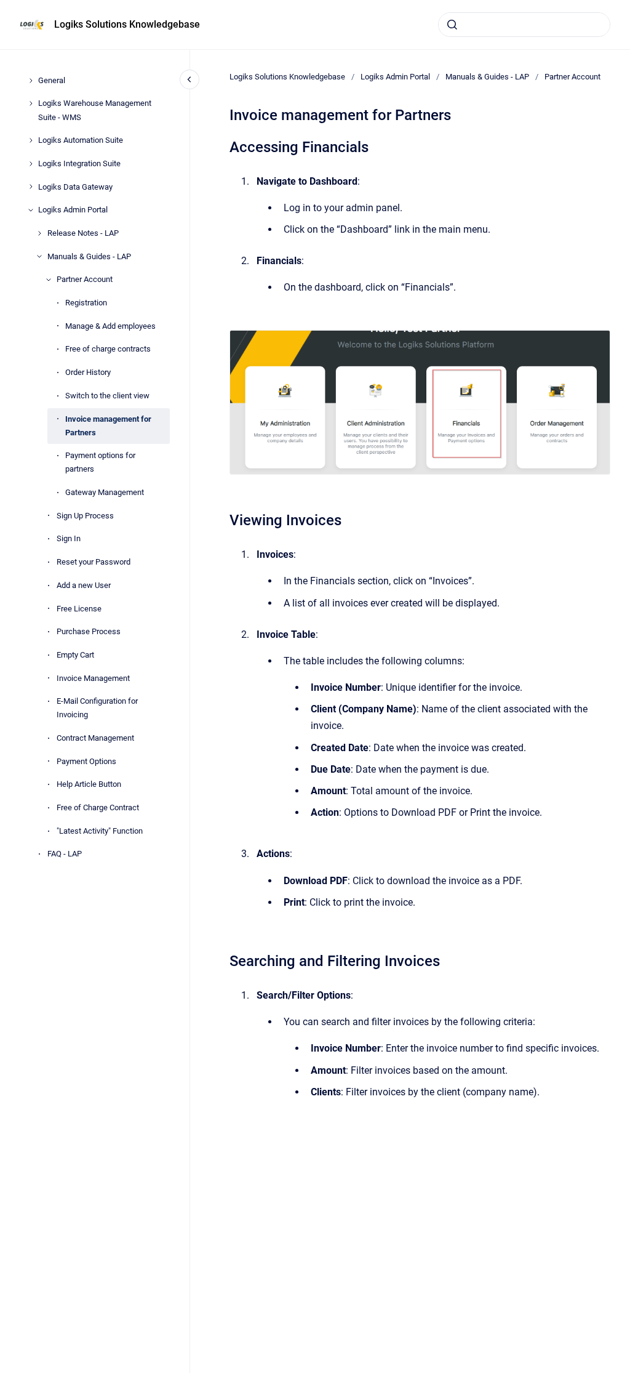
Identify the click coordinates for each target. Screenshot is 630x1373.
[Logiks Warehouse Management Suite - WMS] (31, 103)
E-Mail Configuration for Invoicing (97, 707)
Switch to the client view (107, 395)
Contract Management (95, 738)
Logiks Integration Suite (79, 163)
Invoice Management (93, 678)
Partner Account (85, 279)
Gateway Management (104, 492)
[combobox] (524, 24)
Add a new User (84, 585)
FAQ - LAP (64, 853)
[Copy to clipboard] (223, 145)
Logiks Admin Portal (73, 209)
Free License (79, 608)
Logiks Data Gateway (75, 186)
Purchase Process (89, 631)
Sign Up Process (85, 515)
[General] (31, 81)
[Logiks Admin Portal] (31, 210)
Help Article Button (89, 784)
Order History (88, 372)
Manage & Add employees (110, 326)
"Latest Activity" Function (100, 830)
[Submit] (452, 24)
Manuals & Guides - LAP (89, 256)
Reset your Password (93, 561)
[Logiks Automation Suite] (31, 140)
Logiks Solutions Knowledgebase (127, 24)
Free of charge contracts (108, 348)
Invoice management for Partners (108, 425)
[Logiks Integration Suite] (31, 164)
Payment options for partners (100, 462)
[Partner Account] (49, 279)
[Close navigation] (189, 79)
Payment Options (86, 761)
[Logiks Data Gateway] (31, 186)
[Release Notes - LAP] (39, 233)
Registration (86, 302)
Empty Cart (75, 654)
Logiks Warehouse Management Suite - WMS (94, 110)
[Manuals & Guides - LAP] (39, 256)
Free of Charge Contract (98, 807)
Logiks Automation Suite (80, 140)
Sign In (69, 538)
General (51, 80)
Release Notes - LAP (83, 233)
